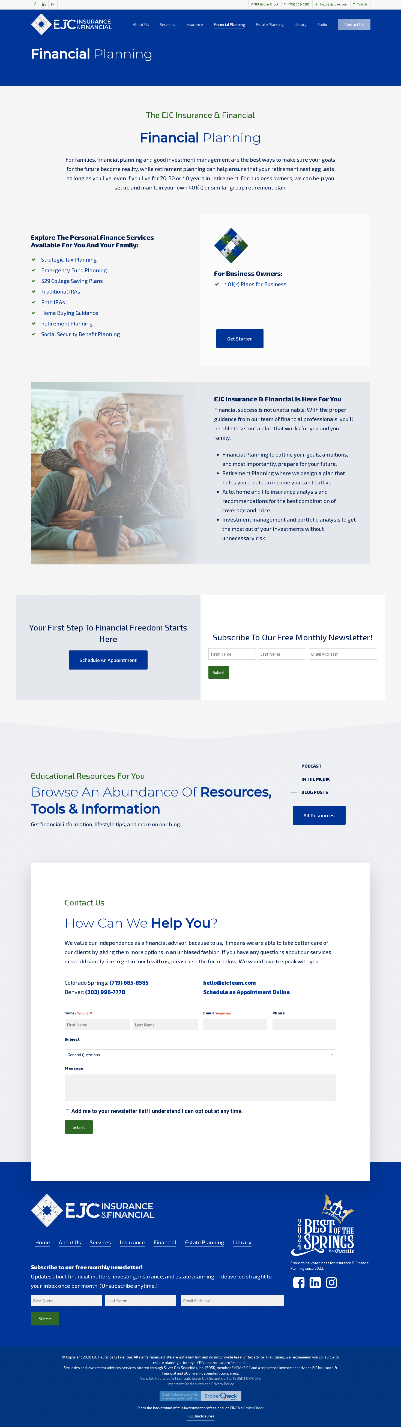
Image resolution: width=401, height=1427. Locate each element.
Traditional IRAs (60, 291)
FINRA (236, 1368)
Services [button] (100, 1242)
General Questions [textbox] (84, 1054)
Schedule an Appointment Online (246, 991)
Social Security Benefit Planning (80, 334)
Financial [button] (165, 1242)
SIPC (246, 1368)
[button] (240, 338)
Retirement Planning (67, 323)
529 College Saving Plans (72, 280)
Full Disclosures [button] (200, 1416)
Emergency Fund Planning (74, 270)
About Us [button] (70, 1242)
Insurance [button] (132, 1242)
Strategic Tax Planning (69, 259)
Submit (219, 672)
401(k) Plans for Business (255, 284)
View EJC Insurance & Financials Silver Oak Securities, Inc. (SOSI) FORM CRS (200, 1378)
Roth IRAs (53, 302)
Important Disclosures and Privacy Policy (200, 1384)
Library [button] (242, 1242)
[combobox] (200, 1054)
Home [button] (42, 1242)
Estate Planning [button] (204, 1242)
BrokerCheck (253, 1408)
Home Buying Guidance (69, 312)
